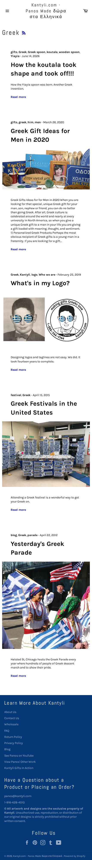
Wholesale (11, 724)
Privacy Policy (13, 743)
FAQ (6, 731)
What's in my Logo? (40, 283)
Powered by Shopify (74, 856)
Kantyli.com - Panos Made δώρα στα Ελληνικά (46, 10)
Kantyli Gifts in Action (18, 768)
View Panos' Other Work (20, 762)
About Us (10, 712)
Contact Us (11, 718)
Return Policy (13, 737)
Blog (7, 749)
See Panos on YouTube (19, 755)
